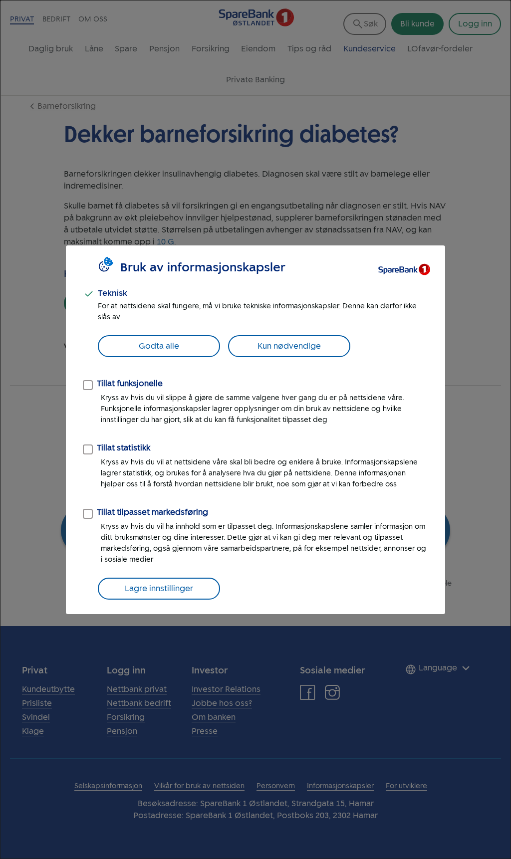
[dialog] (255, 429)
